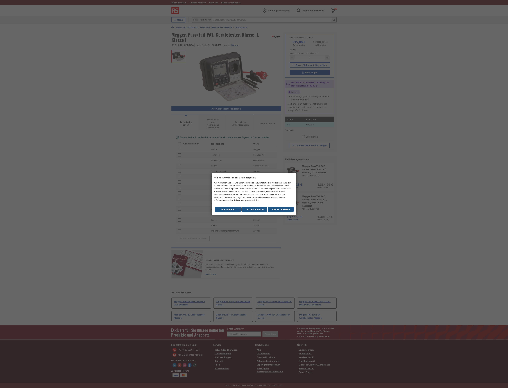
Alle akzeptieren (281, 209)
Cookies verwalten (254, 209)
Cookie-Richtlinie (252, 200)
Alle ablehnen (228, 209)
